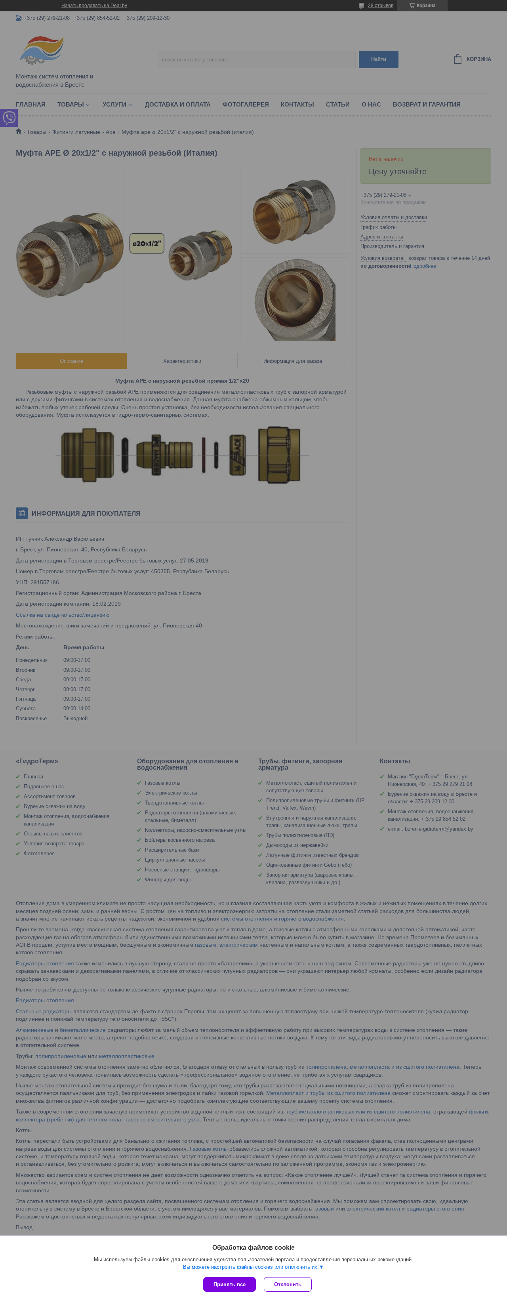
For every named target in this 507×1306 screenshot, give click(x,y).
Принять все (229, 1284)
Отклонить (287, 1284)
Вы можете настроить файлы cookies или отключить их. (251, 1267)
